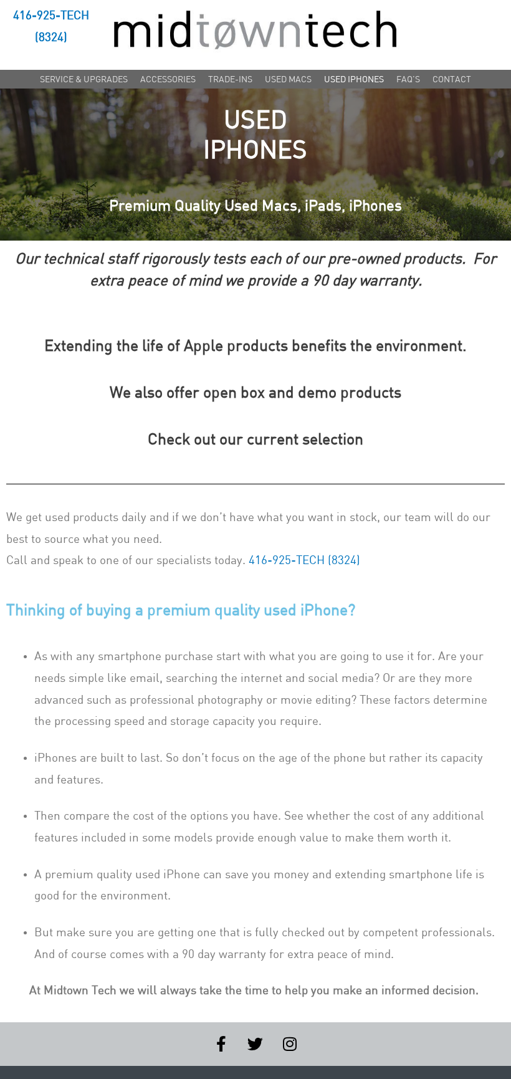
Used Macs (288, 79)
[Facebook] (221, 1044)
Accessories (168, 79)
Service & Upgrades (84, 79)
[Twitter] (255, 1044)
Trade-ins (230, 79)
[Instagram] (289, 1044)
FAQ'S (408, 79)
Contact (451, 79)
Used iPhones (354, 79)
